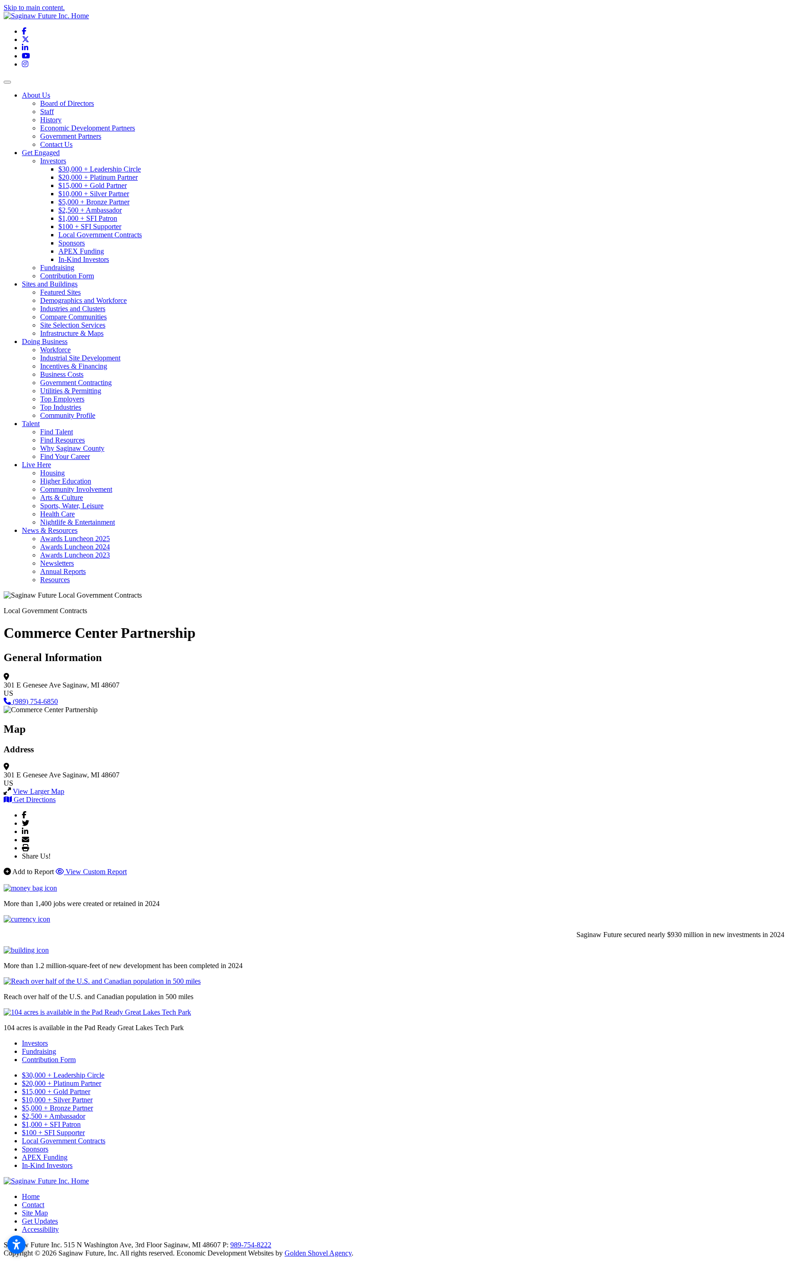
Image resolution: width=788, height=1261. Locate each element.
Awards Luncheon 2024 (75, 547)
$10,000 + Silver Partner (93, 194)
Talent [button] (31, 423)
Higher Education (65, 481)
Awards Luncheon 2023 (75, 555)
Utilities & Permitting (70, 391)
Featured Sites (60, 292)
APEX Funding (81, 251)
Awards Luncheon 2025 (75, 538)
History (51, 120)
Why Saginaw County (72, 448)
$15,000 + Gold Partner (92, 185)
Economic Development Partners (87, 128)
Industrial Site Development (80, 358)
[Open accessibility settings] (16, 1244)
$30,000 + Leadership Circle (99, 169)
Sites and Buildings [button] (50, 284)
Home (31, 1196)
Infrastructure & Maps (72, 333)
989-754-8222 (250, 1245)
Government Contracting (76, 382)
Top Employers (62, 399)
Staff (47, 111)
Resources (55, 580)
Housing (52, 473)
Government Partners (70, 136)
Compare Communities (73, 317)
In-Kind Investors (83, 259)
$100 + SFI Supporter (89, 226)
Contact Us (56, 144)
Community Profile (67, 415)
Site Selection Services (72, 325)
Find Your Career (65, 456)
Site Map (35, 1213)
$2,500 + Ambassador (90, 210)
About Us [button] (36, 95)
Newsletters (57, 563)
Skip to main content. (34, 7)
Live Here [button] (36, 465)
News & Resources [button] (50, 530)
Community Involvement (76, 489)
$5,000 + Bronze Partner (94, 202)
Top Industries (60, 407)
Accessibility (40, 1229)
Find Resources (62, 440)
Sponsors (71, 243)
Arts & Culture (61, 497)
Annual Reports (63, 571)
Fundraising (57, 267)
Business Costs (61, 374)
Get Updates (40, 1221)
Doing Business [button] (44, 341)
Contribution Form (67, 276)
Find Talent (56, 432)
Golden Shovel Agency (318, 1253)
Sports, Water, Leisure (72, 506)
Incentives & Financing (73, 366)
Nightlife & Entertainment (77, 522)
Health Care (57, 514)
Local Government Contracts (100, 235)
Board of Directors (67, 103)
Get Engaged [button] (41, 152)
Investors (53, 161)
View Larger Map (38, 791)
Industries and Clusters (72, 309)
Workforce (55, 350)
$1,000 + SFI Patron (87, 218)
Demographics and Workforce (83, 300)
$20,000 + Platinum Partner (98, 177)
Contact (33, 1205)
